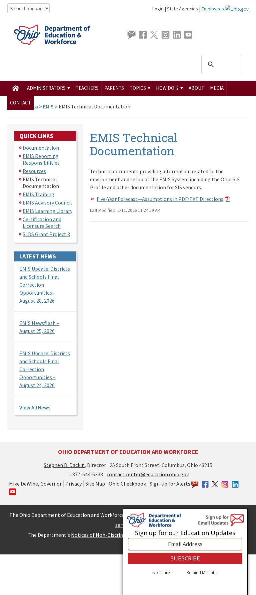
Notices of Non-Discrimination (106, 534)
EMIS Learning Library (47, 211)
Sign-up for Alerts (170, 483)
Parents (114, 88)
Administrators (47, 88)
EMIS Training (38, 194)
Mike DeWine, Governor (35, 483)
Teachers (87, 88)
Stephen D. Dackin (64, 465)
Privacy (73, 483)
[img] (15, 88)
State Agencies (182, 9)
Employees (212, 9)
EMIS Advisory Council (47, 202)
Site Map (95, 483)
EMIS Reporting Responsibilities (41, 159)
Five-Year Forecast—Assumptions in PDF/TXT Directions (160, 199)
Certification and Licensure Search (42, 222)
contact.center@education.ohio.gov (148, 474)
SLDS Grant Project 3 (46, 234)
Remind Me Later (202, 572)
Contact (20, 102)
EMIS (48, 106)
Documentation (41, 147)
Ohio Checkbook (127, 483)
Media (217, 88)
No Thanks (162, 572)
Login (158, 9)
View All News (34, 407)
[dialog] (185, 552)
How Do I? (168, 88)
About (196, 88)
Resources (34, 171)
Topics (138, 88)
